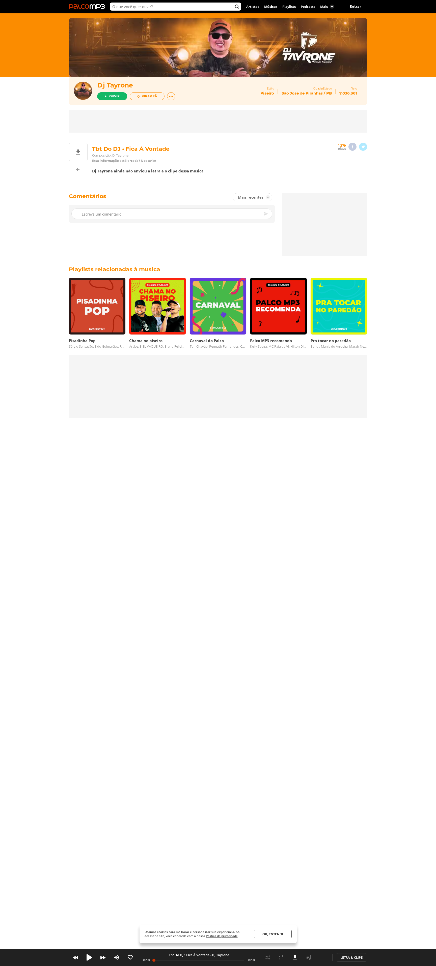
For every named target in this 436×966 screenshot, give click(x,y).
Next (103, 957)
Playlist (308, 957)
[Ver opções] (171, 96)
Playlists (289, 6)
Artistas (252, 6)
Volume (116, 957)
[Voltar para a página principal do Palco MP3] (88, 6)
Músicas (270, 6)
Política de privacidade (222, 936)
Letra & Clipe (351, 957)
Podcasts (308, 6)
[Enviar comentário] (266, 214)
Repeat (281, 957)
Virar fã (149, 96)
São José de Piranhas (302, 93)
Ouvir (114, 96)
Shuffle (268, 957)
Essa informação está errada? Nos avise (124, 160)
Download (295, 957)
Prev (76, 957)
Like (130, 957)
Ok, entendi (272, 934)
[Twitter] (363, 147)
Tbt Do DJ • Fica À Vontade (189, 955)
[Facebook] (352, 147)
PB (329, 93)
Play (89, 957)
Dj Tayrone (115, 85)
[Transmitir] (322, 957)
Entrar (355, 6)
